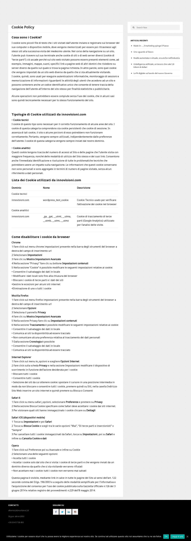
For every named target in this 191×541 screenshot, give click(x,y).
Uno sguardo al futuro (143, 51)
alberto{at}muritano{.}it (18, 510)
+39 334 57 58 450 (16, 522)
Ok (166, 536)
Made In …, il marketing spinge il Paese (151, 45)
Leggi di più (177, 536)
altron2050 (19, 516)
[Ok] (187, 536)
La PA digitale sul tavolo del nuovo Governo (153, 73)
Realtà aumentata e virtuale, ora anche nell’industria (157, 58)
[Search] (134, 27)
